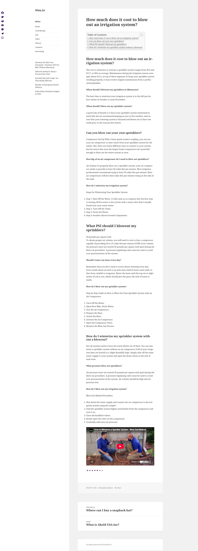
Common (38, 47)
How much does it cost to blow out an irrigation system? (114, 38)
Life (36, 35)
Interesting (39, 51)
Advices (38, 43)
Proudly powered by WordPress (98, 544)
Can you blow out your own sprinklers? (106, 41)
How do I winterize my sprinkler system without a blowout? (116, 47)
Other (37, 39)
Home (37, 26)
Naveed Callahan (106, 488)
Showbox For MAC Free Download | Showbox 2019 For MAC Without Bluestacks (47, 65)
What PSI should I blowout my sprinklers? (108, 44)
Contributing (40, 31)
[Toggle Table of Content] (140, 35)
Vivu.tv (40, 10)
